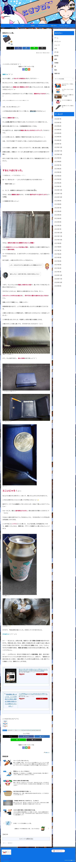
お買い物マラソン (12, 730)
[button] (42, 48)
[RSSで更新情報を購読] (29, 69)
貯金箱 (34, 730)
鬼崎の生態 (38, 730)
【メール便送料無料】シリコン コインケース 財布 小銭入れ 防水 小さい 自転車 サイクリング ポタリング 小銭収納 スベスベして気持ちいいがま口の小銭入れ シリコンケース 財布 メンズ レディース (33, 694)
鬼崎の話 (5, 730)
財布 (30, 730)
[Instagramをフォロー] (23, 69)
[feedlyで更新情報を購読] (26, 69)
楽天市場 (26, 730)
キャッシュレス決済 (19, 730)
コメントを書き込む (26, 839)
